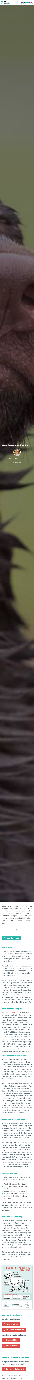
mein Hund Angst (13, 1013)
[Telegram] (28, 3)
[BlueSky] (30, 3)
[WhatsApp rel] (26, 3)
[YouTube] (32, 3)
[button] (17, 2)
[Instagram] (24, 3)
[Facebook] (22, 3)
